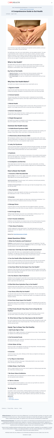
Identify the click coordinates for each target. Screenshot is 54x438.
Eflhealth (8, 13)
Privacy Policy (10, 408)
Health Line (11, 397)
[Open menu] (52, 3)
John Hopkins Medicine (14, 399)
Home (20, 408)
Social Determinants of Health (20, 234)
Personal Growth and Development (27, 9)
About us (16, 408)
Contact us (4, 408)
